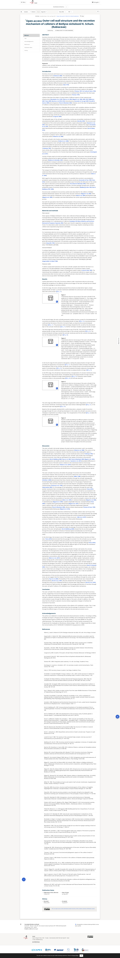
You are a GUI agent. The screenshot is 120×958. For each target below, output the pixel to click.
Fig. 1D (63, 326)
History (26, 50)
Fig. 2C (68, 364)
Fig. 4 (88, 413)
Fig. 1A (59, 291)
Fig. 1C (51, 325)
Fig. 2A (88, 331)
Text (25, 38)
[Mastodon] (34, 942)
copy (82, 16)
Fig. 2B (66, 335)
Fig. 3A (75, 376)
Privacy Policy (75, 955)
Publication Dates (28, 47)
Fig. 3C (89, 404)
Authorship (50, 30)
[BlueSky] (33, 942)
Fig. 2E (89, 370)
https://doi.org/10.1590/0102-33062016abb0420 (68, 16)
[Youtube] (38, 942)
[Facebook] (37, 942)
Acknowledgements (28, 41)
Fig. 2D (59, 368)
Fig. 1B (82, 321)
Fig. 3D (63, 406)
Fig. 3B (68, 378)
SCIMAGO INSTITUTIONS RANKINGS (64, 30)
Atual (38, 12)
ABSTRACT (26, 35)
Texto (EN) (61, 12)
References (27, 44)
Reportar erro (118, 341)
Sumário (26, 12)
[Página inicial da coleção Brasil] (26, 939)
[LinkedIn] (35, 942)
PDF (69, 12)
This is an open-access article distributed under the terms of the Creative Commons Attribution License (73, 908)
